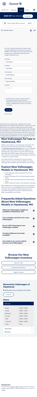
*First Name (7, 59)
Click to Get (28, 16)
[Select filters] (31, 30)
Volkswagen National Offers (18, 267)
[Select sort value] (34, 30)
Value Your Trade (18, 263)
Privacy (21, 386)
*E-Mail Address (8, 72)
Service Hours (8, 328)
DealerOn (12, 386)
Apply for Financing (18, 272)
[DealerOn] (6, 384)
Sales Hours (8, 303)
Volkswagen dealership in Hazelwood (12, 148)
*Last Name (7, 65)
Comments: (7, 85)
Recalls (3, 390)
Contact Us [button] (8, 294)
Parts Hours (8, 331)
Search (30, 23)
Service (21, 10)
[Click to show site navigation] (34, 10)
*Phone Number (8, 78)
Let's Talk (8, 110)
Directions (13, 10)
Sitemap (17, 386)
